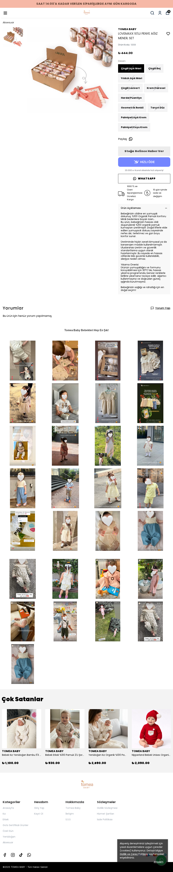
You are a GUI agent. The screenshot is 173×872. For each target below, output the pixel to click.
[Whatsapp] (29, 855)
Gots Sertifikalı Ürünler (15, 825)
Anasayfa (8, 808)
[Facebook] (5, 855)
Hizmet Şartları (105, 813)
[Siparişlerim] (160, 13)
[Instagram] (13, 855)
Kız (4, 813)
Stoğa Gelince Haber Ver (144, 151)
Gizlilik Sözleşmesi (107, 808)
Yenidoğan (9, 836)
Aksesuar (8, 22)
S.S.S (68, 819)
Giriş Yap (39, 808)
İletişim (70, 813)
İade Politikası (105, 819)
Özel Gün (8, 831)
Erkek (6, 819)
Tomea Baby (73, 808)
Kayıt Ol (38, 813)
